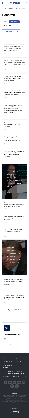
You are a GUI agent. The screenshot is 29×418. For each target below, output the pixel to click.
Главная (4, 8)
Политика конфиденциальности (14, 399)
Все (5, 21)
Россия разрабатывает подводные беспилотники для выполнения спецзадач (14, 217)
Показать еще (16, 310)
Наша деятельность (13, 8)
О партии (6, 359)
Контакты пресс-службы (8, 366)
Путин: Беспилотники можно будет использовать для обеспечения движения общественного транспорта (14, 153)
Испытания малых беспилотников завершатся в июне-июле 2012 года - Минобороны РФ (14, 297)
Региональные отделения (7, 362)
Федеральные (14, 21)
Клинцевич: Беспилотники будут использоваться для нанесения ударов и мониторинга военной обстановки (13, 282)
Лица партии (20, 359)
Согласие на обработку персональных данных (14, 403)
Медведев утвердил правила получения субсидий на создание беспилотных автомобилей (14, 204)
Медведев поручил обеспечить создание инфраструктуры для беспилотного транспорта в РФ (13, 138)
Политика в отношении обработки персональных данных (14, 402)
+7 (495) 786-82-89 (14, 373)
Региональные (8, 25)
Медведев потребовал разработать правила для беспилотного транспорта (14, 124)
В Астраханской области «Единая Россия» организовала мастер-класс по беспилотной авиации (14, 92)
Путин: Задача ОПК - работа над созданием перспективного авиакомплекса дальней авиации (14, 231)
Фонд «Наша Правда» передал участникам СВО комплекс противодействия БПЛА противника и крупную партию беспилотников (13, 108)
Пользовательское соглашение (14, 398)
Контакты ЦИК (20, 361)
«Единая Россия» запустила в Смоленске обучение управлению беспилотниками (14, 78)
